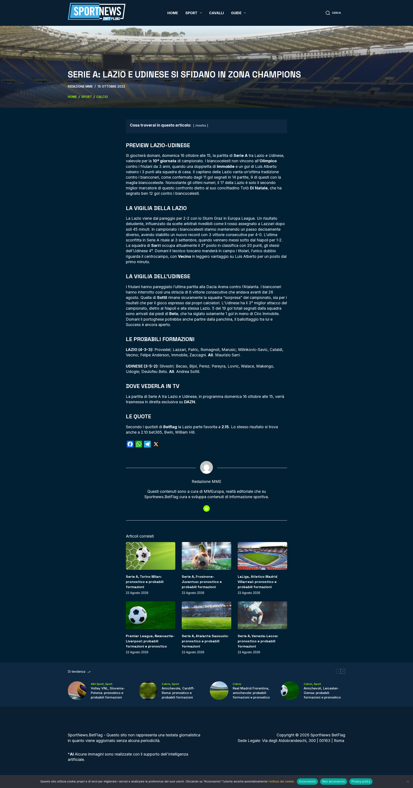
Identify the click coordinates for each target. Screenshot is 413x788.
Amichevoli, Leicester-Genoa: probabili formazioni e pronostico (322, 692)
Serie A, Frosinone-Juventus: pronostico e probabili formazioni (202, 581)
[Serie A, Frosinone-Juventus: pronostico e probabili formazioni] (206, 556)
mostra (201, 125)
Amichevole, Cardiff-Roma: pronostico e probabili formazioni (178, 692)
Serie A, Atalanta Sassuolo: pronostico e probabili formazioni (205, 641)
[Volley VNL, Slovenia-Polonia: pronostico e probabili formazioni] (77, 690)
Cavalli (216, 13)
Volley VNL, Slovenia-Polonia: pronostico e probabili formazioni (108, 692)
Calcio (166, 684)
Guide (236, 13)
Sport (191, 13)
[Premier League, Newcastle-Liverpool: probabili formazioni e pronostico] (150, 615)
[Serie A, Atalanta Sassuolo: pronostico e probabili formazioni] (206, 615)
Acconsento (307, 781)
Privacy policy (360, 781)
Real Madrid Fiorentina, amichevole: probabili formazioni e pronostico (251, 692)
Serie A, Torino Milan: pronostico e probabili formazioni (144, 581)
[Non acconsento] (407, 781)
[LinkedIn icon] (206, 508)
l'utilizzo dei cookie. (281, 781)
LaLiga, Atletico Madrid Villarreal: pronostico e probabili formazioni (257, 581)
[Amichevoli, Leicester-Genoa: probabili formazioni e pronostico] (290, 690)
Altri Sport (97, 684)
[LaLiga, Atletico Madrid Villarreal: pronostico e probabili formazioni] (262, 556)
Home (172, 13)
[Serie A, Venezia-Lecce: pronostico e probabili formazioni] (262, 615)
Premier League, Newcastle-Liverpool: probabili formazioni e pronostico (150, 641)
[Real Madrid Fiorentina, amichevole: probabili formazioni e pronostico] (219, 690)
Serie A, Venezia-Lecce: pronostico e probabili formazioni (258, 641)
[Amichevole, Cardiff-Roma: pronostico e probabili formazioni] (148, 690)
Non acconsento (333, 781)
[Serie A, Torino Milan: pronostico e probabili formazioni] (150, 556)
